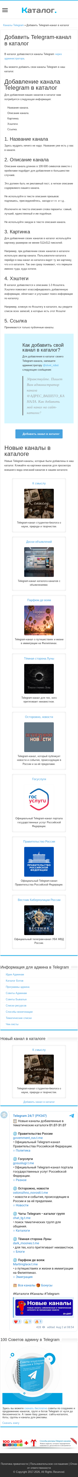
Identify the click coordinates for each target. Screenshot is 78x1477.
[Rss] (32, 1459)
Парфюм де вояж (39, 600)
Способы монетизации (19, 1011)
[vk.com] (36, 1459)
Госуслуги (39, 779)
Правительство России (39, 841)
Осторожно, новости (39, 717)
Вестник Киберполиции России (39, 900)
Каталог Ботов (14, 980)
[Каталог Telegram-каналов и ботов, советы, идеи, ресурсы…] (39, 9)
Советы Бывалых (16, 999)
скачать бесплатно (35, 1408)
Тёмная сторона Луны (39, 658)
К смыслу (39, 483)
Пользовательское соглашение (49, 1463)
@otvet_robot (51, 365)
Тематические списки (19, 1018)
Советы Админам (16, 993)
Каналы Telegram (13, 25)
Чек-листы (12, 1024)
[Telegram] (41, 1459)
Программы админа (17, 986)
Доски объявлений (39, 541)
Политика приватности (14, 1463)
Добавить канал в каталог (41, 433)
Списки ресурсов (16, 1005)
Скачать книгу (10, 1422)
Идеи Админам (15, 974)
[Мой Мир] (45, 1459)
